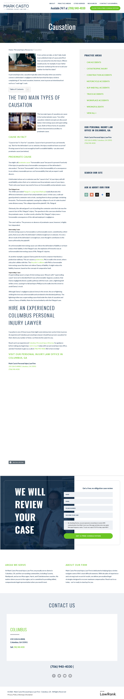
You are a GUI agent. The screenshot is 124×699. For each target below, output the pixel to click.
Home (11, 50)
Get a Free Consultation (88, 536)
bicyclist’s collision (37, 262)
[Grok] (108, 196)
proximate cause (24, 162)
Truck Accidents (95, 94)
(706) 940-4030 (76, 8)
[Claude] (92, 196)
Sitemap (21, 695)
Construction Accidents (99, 75)
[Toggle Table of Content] (27, 89)
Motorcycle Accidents (98, 81)
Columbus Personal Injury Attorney (41, 343)
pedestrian (39, 259)
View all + (91, 113)
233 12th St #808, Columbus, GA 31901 (22, 366)
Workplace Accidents (98, 100)
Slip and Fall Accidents (98, 88)
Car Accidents (94, 62)
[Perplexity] (97, 196)
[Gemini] (103, 196)
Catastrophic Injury (97, 69)
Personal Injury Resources (23, 50)
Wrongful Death (95, 107)
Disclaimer (29, 695)
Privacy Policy (12, 695)
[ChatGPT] (87, 196)
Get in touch (34, 346)
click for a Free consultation (105, 8)
